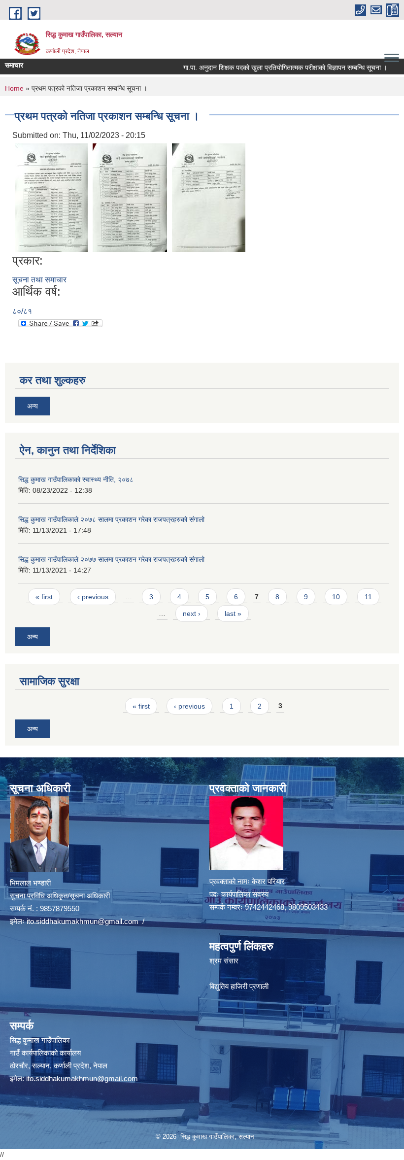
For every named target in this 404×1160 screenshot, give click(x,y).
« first (44, 597)
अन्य (32, 406)
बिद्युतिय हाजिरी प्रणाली (239, 986)
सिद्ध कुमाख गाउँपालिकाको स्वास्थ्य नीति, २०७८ (76, 479)
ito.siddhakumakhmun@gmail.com (82, 921)
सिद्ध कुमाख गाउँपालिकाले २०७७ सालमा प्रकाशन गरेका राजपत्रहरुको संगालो (111, 559)
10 (336, 597)
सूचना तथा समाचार (39, 279)
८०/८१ (22, 311)
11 (368, 597)
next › (192, 613)
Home (14, 88)
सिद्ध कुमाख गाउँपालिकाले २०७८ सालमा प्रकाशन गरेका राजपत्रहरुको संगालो (111, 519)
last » (233, 613)
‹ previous (92, 597)
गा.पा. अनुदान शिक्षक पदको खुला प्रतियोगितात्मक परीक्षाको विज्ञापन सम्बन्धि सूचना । (266, 67)
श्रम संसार (223, 960)
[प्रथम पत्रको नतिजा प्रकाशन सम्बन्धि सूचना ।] (51, 197)
